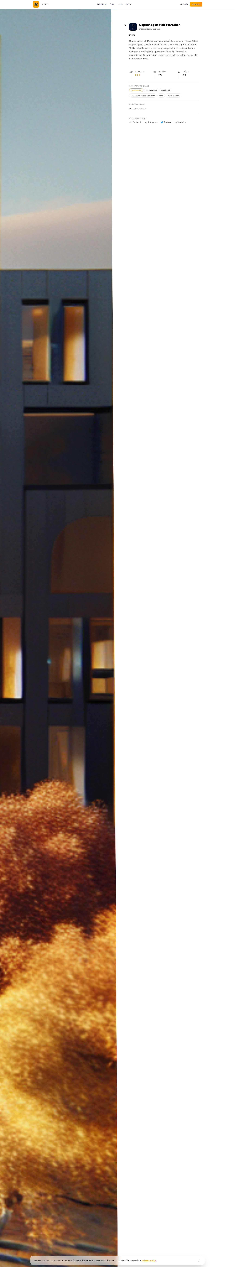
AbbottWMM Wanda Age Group (143, 95)
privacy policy (149, 1260)
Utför (185, 71)
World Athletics (173, 95)
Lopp (120, 4)
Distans (138, 71)
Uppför (161, 71)
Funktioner (102, 4)
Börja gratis (196, 4)
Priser (112, 4)
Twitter (167, 122)
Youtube (182, 122)
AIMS (161, 95)
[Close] (199, 1260)
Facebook (136, 122)
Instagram (152, 122)
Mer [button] (127, 4)
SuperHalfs (165, 90)
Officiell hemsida (136, 108)
